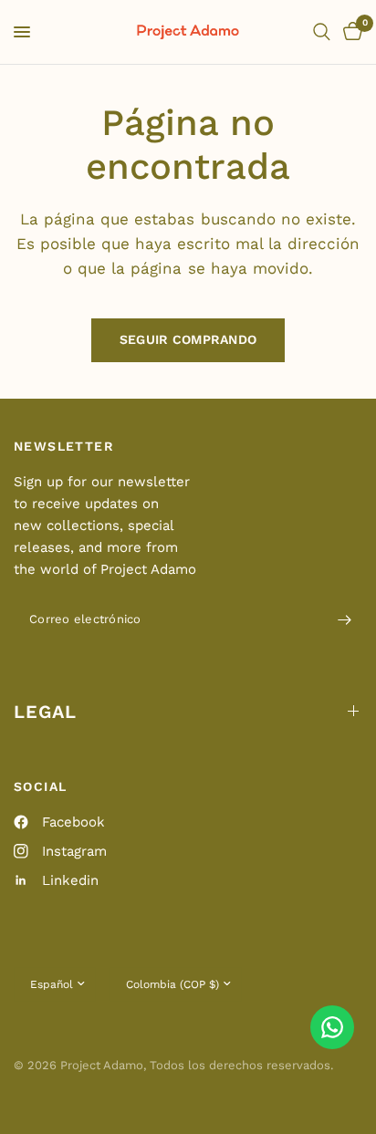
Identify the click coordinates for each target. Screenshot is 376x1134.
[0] (349, 32)
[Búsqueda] (322, 32)
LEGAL (45, 712)
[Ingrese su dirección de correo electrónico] (344, 620)
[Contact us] (332, 1027)
